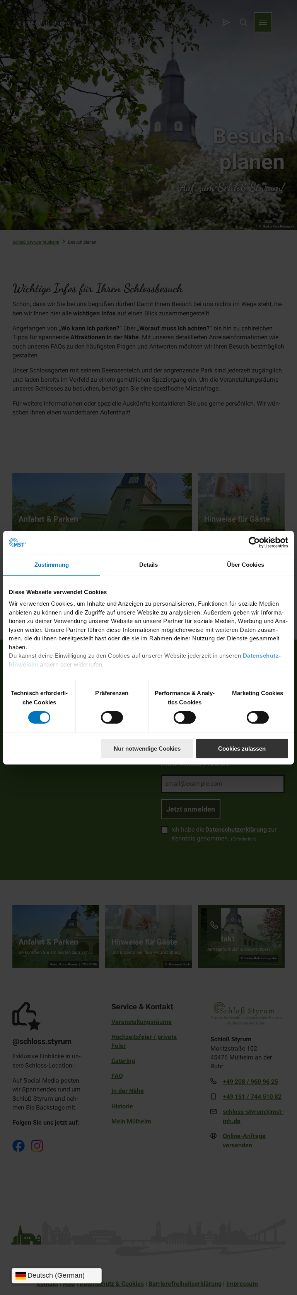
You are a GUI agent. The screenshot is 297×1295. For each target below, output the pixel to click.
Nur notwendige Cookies (147, 748)
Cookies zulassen (242, 748)
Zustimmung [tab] (51, 564)
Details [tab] (148, 564)
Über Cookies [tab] (245, 564)
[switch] (112, 717)
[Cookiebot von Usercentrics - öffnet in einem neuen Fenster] (254, 542)
